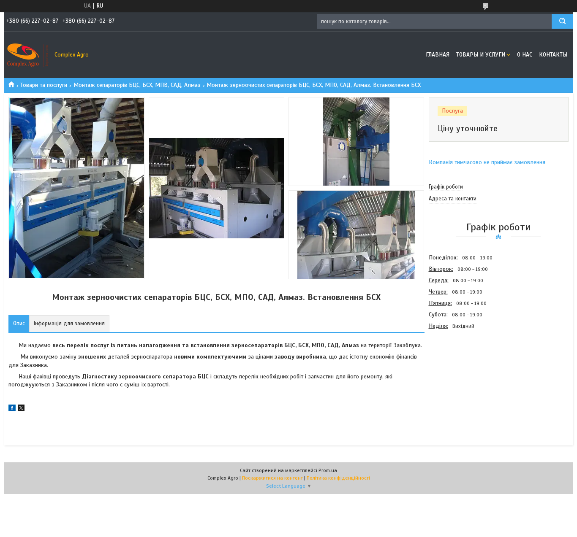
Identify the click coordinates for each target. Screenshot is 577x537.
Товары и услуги (480, 54)
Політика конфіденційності (338, 478)
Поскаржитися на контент (272, 478)
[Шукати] (562, 21)
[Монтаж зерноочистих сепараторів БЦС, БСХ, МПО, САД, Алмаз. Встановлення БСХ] (459, 377)
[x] (21, 409)
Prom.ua (327, 470)
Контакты (553, 54)
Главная (437, 54)
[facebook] (12, 409)
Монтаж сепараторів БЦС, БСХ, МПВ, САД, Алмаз (137, 85)
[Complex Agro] (27, 55)
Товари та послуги (43, 85)
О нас (524, 54)
